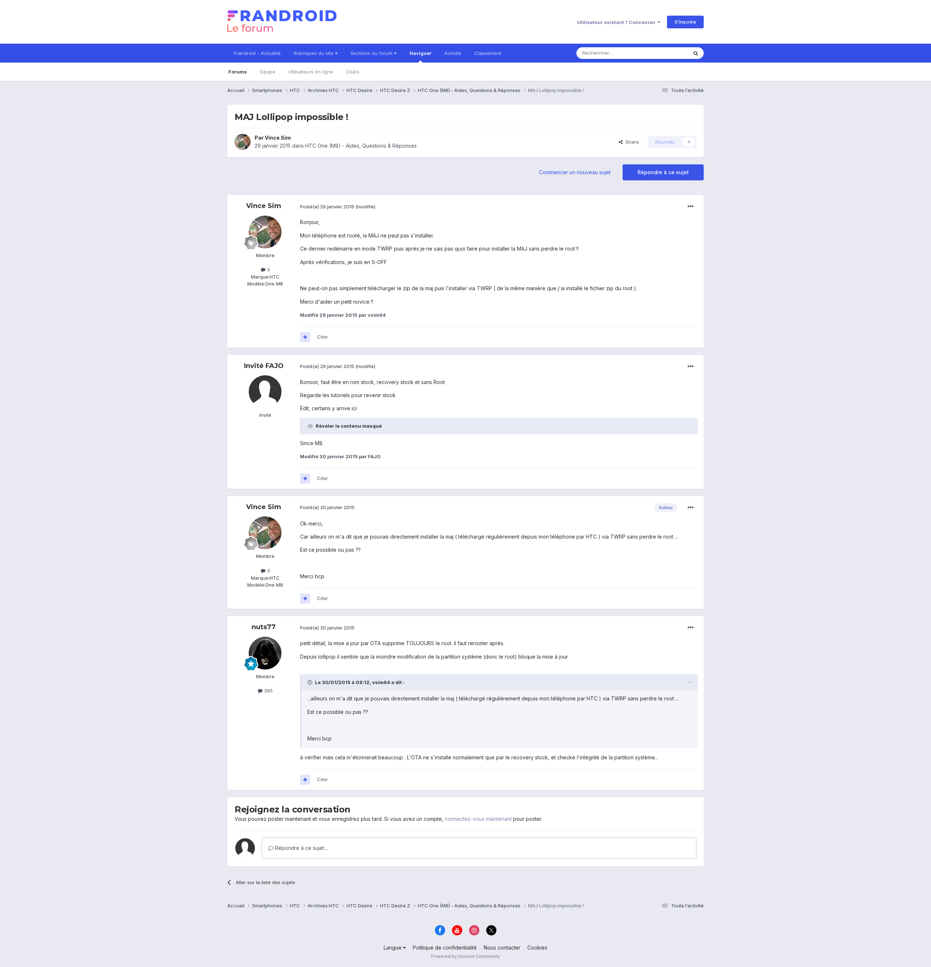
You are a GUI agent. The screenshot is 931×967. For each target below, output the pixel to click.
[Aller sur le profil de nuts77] (265, 653)
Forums (237, 72)
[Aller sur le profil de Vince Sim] (243, 142)
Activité (452, 53)
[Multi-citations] (305, 337)
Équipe (267, 72)
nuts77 (264, 627)
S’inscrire (685, 22)
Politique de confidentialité (445, 947)
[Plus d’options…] (690, 206)
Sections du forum (372, 53)
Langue (393, 947)
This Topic (666, 53)
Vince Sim (278, 138)
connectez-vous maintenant (478, 819)
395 (268, 691)
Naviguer (420, 53)
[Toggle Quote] (310, 682)
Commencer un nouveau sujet (575, 172)
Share (631, 142)
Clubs (352, 72)
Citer (322, 337)
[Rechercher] (696, 53)
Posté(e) (327, 206)
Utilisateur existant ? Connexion (617, 22)
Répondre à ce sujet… (300, 848)
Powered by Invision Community (465, 956)
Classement (487, 53)
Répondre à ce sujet (663, 172)
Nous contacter (502, 947)
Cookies (537, 947)
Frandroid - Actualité (257, 53)
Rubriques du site (314, 53)
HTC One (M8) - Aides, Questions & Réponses (361, 146)
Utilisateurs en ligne (310, 72)
